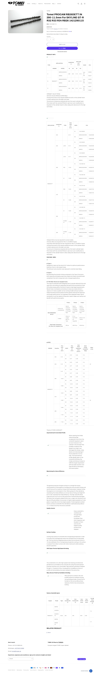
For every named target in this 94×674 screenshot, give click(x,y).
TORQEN (60, 642)
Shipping (55, 28)
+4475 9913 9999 (19, 648)
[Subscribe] (32, 658)
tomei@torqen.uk (16, 651)
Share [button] (49, 632)
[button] (34, 3)
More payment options (62, 51)
